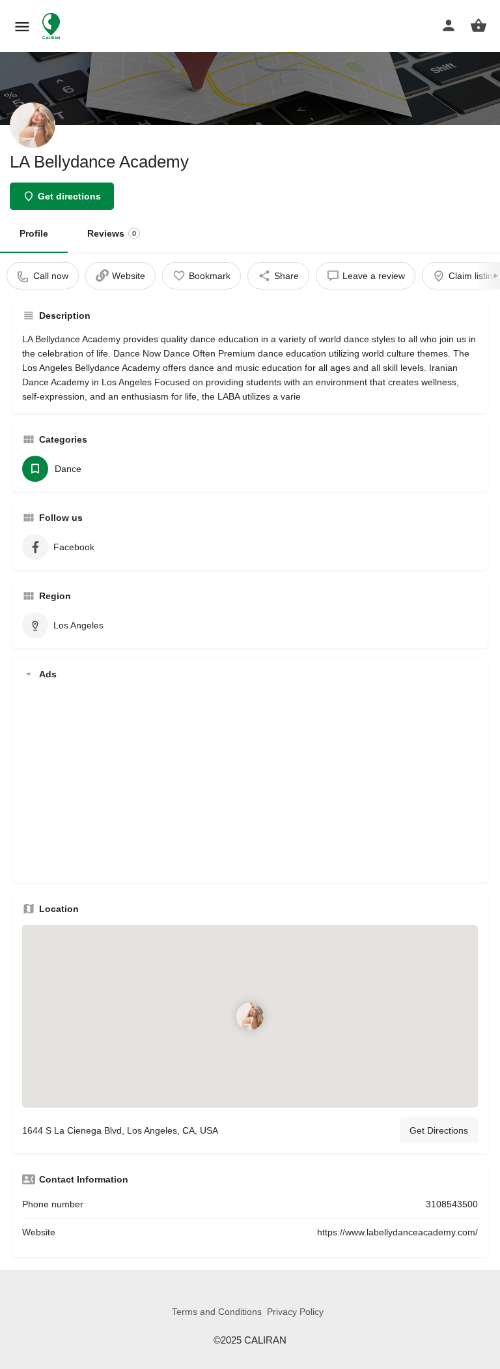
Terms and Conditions (217, 1311)
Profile (34, 233)
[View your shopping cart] (478, 25)
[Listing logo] (32, 125)
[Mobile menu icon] (22, 26)
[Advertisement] (250, 781)
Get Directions (439, 1130)
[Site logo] (53, 26)
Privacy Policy (295, 1311)
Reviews (111, 233)
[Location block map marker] (250, 1015)
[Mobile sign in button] (448, 25)
